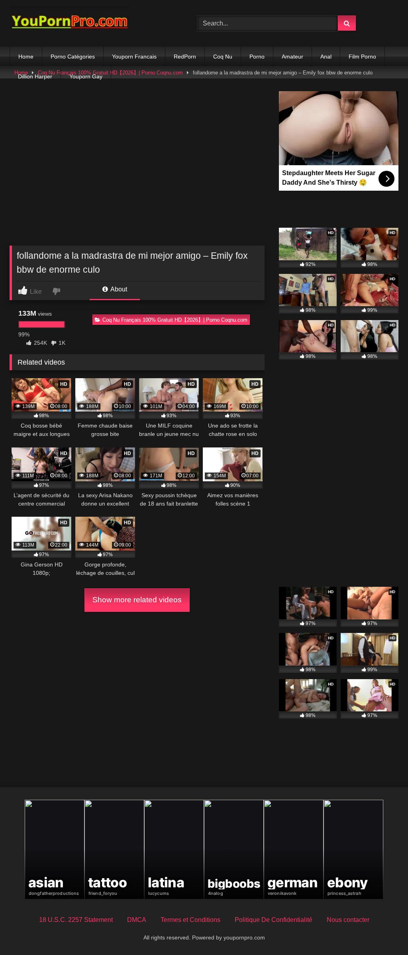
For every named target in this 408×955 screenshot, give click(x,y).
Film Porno (362, 56)
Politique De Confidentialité (273, 919)
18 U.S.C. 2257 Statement (76, 919)
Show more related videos (137, 600)
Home (25, 56)
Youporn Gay (85, 76)
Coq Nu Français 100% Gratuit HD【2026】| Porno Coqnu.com (174, 320)
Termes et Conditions (190, 919)
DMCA (136, 919)
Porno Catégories (73, 56)
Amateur (292, 56)
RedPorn (185, 56)
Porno (257, 56)
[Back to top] (383, 931)
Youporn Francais (134, 56)
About (118, 289)
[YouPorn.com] (91, 23)
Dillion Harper (35, 76)
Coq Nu (222, 56)
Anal (326, 56)
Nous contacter (348, 919)
